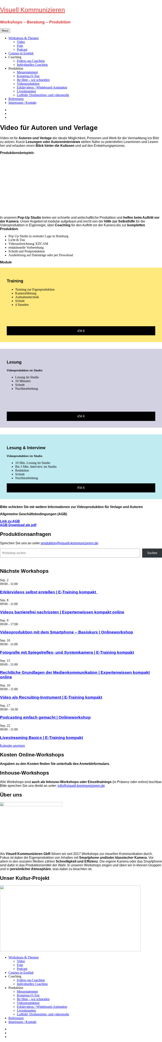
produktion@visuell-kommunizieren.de (69, 543)
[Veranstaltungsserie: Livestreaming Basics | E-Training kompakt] (20, 729)
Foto (20, 45)
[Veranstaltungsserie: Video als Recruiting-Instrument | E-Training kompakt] (20, 689)
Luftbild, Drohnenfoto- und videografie (43, 95)
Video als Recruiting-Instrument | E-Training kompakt (51, 697)
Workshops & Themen (23, 38)
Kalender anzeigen (12, 745)
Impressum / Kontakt (22, 102)
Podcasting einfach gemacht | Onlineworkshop (45, 717)
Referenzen (16, 99)
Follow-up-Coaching (31, 61)
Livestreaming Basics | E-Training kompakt (41, 737)
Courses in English (21, 53)
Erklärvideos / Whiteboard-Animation (42, 87)
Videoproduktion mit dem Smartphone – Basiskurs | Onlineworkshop (66, 632)
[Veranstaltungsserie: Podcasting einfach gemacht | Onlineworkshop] (20, 709)
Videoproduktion (28, 83)
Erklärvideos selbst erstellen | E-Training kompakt (49, 592)
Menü (5, 30)
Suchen (152, 553)
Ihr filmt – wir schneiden (33, 80)
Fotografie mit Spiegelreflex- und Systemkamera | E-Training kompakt (67, 652)
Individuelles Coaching (32, 64)
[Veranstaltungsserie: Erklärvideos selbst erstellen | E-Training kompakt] (20, 584)
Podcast (22, 49)
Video (21, 42)
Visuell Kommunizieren (32, 9)
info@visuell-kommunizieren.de (81, 785)
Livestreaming (26, 91)
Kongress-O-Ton (28, 76)
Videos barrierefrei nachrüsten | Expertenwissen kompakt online (62, 612)
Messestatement (27, 72)
